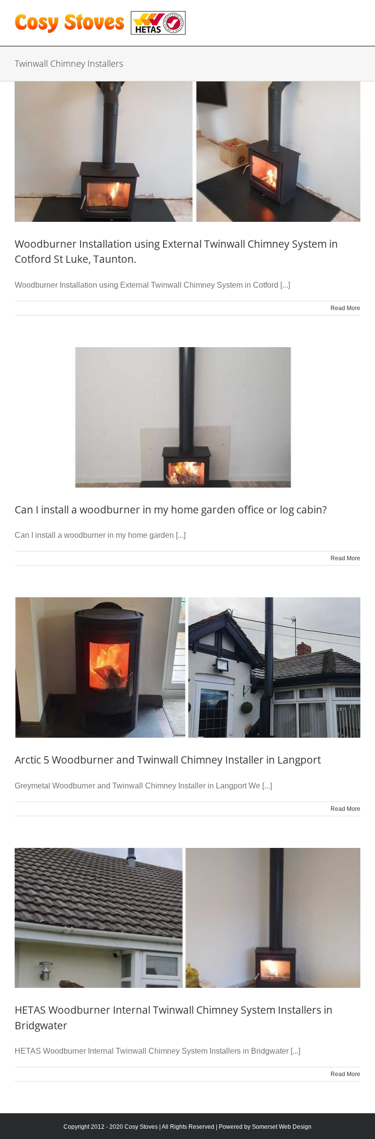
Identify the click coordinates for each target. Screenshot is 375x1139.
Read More (345, 308)
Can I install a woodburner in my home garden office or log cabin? (171, 509)
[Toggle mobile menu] (355, 15)
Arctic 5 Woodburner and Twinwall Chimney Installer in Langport (168, 759)
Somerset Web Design (282, 1126)
